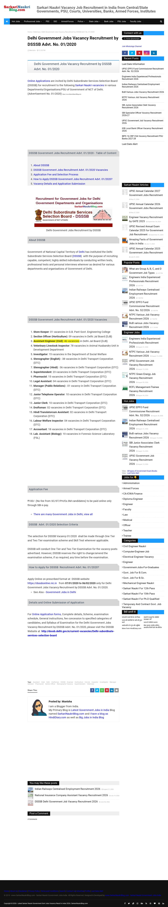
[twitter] (132, 53)
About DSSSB (41, 165)
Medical (127, 519)
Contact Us (70, 891)
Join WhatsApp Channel (131, 46)
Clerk (43, 682)
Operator (31, 684)
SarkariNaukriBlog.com (70, 713)
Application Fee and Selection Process (55, 174)
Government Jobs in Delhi (61, 592)
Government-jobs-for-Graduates (141, 567)
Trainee (127, 535)
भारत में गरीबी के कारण (151, 622)
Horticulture (79, 682)
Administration (131, 483)
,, (122, 252)
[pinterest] (139, 53)
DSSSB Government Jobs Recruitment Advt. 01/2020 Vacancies (70, 169)
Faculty (127, 509)
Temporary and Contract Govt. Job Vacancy (141, 606)
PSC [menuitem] (47, 21)
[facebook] (125, 53)
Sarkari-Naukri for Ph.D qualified (141, 598)
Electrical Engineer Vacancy (138, 556)
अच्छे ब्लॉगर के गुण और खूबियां (131, 625)
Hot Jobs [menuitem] (16, 21)
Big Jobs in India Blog (91, 717)
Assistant (36, 682)
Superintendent (80, 684)
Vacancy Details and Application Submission (59, 183)
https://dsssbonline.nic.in (42, 583)
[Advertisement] (15, 71)
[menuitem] (7, 21)
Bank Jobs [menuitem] (108, 21)
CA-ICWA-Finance (132, 493)
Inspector (95, 682)
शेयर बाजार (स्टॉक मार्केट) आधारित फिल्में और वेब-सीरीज (153, 626)
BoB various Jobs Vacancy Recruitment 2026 (143, 92)
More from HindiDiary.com (131, 628)
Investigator (104, 682)
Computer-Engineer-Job (136, 551)
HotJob (87, 682)
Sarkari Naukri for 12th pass (139, 588)
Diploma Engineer (133, 498)
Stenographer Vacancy (65, 684)
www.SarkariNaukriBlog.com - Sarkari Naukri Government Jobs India (133, 895)
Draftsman (55, 682)
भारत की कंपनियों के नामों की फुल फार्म (132, 621)
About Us (13, 891)
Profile (87, 891)
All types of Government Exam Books (142, 471)
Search (62, 891)
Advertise (80, 891)
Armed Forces (131, 488)
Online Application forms (46, 614)
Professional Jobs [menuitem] (32, 21)
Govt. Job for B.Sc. (134, 577)
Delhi (82, 251)
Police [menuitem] (80, 21)
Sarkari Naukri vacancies (89, 85)
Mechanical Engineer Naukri (138, 583)
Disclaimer (23, 891)
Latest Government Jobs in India (90, 710)
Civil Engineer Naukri (134, 546)
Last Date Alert (133, 473)
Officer (126, 525)
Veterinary (36, 32)
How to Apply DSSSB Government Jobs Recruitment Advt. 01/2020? (72, 179)
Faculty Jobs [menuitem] (135, 21)
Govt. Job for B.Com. (135, 572)
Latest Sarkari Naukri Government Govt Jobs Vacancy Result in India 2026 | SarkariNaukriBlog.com (53, 903)
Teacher (127, 530)
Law (125, 514)
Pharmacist (39, 684)
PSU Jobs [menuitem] (121, 21)
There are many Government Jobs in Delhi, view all (63, 514)
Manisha (32, 50)
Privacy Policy (34, 891)
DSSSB (77, 256)
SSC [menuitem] (55, 21)
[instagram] (146, 53)
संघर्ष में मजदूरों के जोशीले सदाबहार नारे (151, 618)
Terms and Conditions (49, 891)
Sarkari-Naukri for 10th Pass (139, 593)
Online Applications (39, 81)
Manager (113, 682)
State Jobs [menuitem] (93, 21)
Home (30, 32)
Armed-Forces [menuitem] (67, 21)
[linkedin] (154, 53)
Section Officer (50, 684)
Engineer (70, 682)
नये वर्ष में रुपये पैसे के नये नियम (131, 617)
